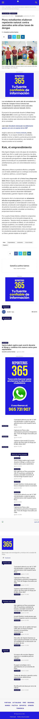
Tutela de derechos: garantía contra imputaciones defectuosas (25, 676)
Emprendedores (11, 242)
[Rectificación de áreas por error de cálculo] (7, 689)
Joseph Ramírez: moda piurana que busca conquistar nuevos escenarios (25, 485)
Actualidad (8, 7)
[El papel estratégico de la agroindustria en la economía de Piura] (7, 668)
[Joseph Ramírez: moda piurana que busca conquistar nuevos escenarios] (7, 485)
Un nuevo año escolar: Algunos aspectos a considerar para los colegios (24, 656)
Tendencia (13, 13)
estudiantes (20, 242)
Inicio (3, 7)
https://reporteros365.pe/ (20, 268)
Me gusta (34, 311)
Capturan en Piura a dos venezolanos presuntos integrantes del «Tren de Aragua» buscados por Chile (25, 432)
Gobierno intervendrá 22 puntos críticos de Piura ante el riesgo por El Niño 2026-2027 (25, 442)
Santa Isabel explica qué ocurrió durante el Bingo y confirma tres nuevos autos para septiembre (19, 347)
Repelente (5, 245)
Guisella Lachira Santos (11, 32)
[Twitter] (14, 37)
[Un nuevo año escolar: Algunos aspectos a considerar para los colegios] (7, 658)
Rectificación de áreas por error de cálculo (25, 687)
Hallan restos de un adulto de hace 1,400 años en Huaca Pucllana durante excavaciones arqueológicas (25, 629)
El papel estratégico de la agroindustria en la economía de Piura (24, 666)
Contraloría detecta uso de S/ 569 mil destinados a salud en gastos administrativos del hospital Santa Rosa (25, 422)
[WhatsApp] (18, 37)
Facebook (8, 558)
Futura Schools (28, 242)
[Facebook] (10, 37)
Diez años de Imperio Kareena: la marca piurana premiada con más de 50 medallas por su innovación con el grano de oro (25, 640)
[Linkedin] (23, 37)
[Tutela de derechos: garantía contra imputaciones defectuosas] (7, 679)
